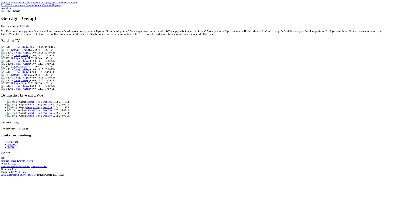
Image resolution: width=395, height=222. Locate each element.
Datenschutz (13, 174)
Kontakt (21, 161)
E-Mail (26, 26)
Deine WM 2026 (39, 166)
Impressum (25, 174)
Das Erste (47, 102)
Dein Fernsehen (9, 166)
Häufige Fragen (9, 161)
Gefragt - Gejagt (22, 47)
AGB (4, 174)
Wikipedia (12, 144)
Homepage (12, 141)
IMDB (10, 147)
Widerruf (30, 161)
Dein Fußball (23, 166)
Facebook (16, 26)
